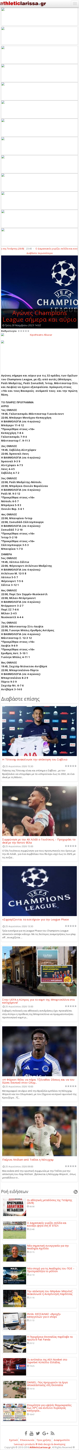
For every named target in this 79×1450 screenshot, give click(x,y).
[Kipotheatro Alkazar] (39, 334)
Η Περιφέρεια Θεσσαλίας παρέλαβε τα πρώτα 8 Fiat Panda (50, 1338)
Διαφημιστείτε (62, 1440)
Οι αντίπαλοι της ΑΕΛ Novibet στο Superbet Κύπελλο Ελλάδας (47, 1361)
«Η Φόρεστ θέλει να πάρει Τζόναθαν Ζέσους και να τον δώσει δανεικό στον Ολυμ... (38, 1081)
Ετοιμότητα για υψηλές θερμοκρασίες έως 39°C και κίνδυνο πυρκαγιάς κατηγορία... (49, 1408)
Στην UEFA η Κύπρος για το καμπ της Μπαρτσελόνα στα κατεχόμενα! (38, 1001)
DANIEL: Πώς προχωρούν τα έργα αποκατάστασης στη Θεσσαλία (47, 1384)
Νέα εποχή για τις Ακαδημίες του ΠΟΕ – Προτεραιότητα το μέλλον (50, 1270)
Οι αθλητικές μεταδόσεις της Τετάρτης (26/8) (49, 1201)
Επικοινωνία (27, 1440)
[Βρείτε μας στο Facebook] (26, 1433)
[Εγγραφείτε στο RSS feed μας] (52, 1433)
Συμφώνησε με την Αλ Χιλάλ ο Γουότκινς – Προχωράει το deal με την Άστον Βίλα (39, 841)
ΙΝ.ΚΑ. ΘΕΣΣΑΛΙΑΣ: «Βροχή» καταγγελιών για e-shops (44, 1315)
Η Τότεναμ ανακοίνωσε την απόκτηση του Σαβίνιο (34, 759)
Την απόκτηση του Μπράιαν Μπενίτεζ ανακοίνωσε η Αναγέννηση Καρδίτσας (49, 1292)
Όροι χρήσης (44, 1440)
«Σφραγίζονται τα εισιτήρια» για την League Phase (35, 919)
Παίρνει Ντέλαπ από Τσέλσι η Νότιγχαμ (27, 1159)
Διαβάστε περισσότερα (39, 253)
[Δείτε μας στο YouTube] (31, 1433)
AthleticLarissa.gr (40, 1447)
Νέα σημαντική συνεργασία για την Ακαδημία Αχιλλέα (48, 1247)
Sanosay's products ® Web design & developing (39, 1444)
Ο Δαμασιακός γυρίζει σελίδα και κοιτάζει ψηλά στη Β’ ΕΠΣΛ (46, 1224)
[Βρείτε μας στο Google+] (45, 1433)
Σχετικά (13, 1440)
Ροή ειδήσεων (14, 1191)
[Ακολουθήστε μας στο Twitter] (38, 1433)
